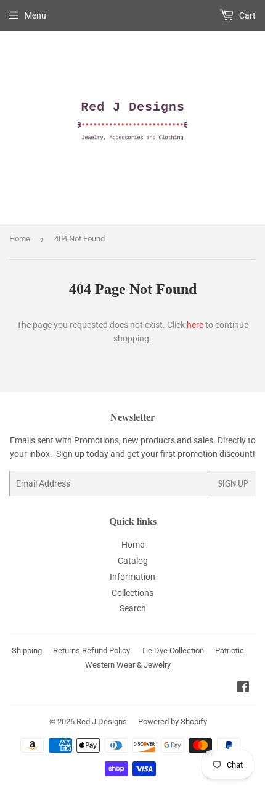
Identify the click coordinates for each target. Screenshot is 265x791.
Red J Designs (101, 721)
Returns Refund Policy (91, 650)
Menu (35, 15)
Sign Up (233, 483)
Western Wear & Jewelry (128, 664)
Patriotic (229, 650)
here (195, 325)
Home (19, 238)
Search (133, 608)
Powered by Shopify (172, 721)
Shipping (27, 650)
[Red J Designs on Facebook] (243, 688)
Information (132, 577)
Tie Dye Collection (172, 650)
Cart (246, 15)
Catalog (133, 561)
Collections (132, 593)
